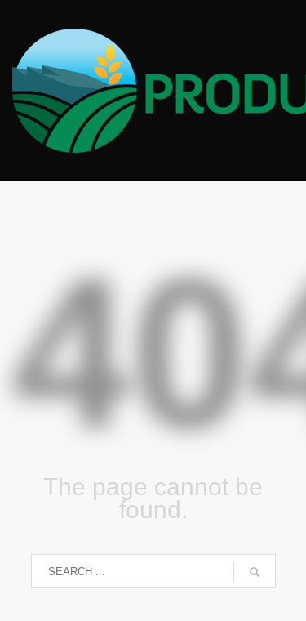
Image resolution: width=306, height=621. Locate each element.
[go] (254, 572)
